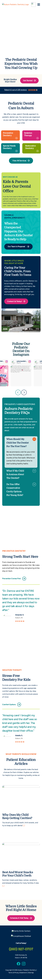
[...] (23, 825)
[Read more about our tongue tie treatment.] (10, 148)
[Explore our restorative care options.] (31, 148)
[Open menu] (38, 4)
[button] (21, 442)
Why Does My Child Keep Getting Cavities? (17, 816)
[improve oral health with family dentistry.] (10, 135)
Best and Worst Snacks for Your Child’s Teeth (17, 874)
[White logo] (21, 931)
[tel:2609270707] (33, 4)
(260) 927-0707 (21, 949)
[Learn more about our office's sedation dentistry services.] (31, 135)
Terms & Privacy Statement (17, 973)
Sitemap (31, 973)
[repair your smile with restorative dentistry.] (21, 90)
